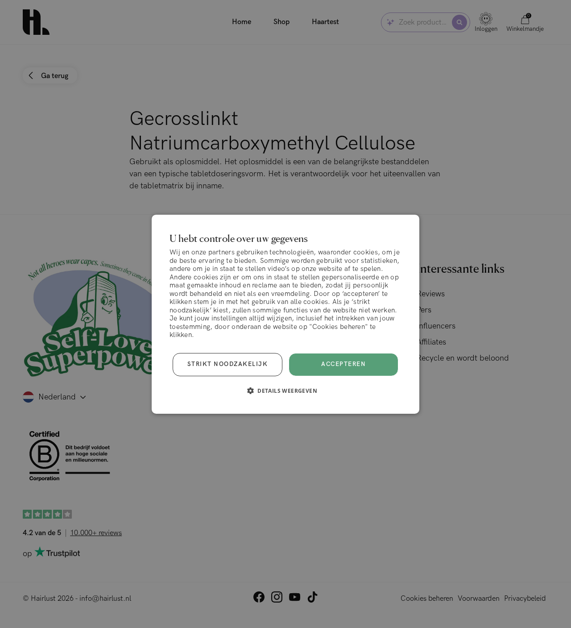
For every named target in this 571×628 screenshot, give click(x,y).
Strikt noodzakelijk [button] (227, 364)
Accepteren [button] (343, 364)
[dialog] (285, 313)
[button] (285, 390)
